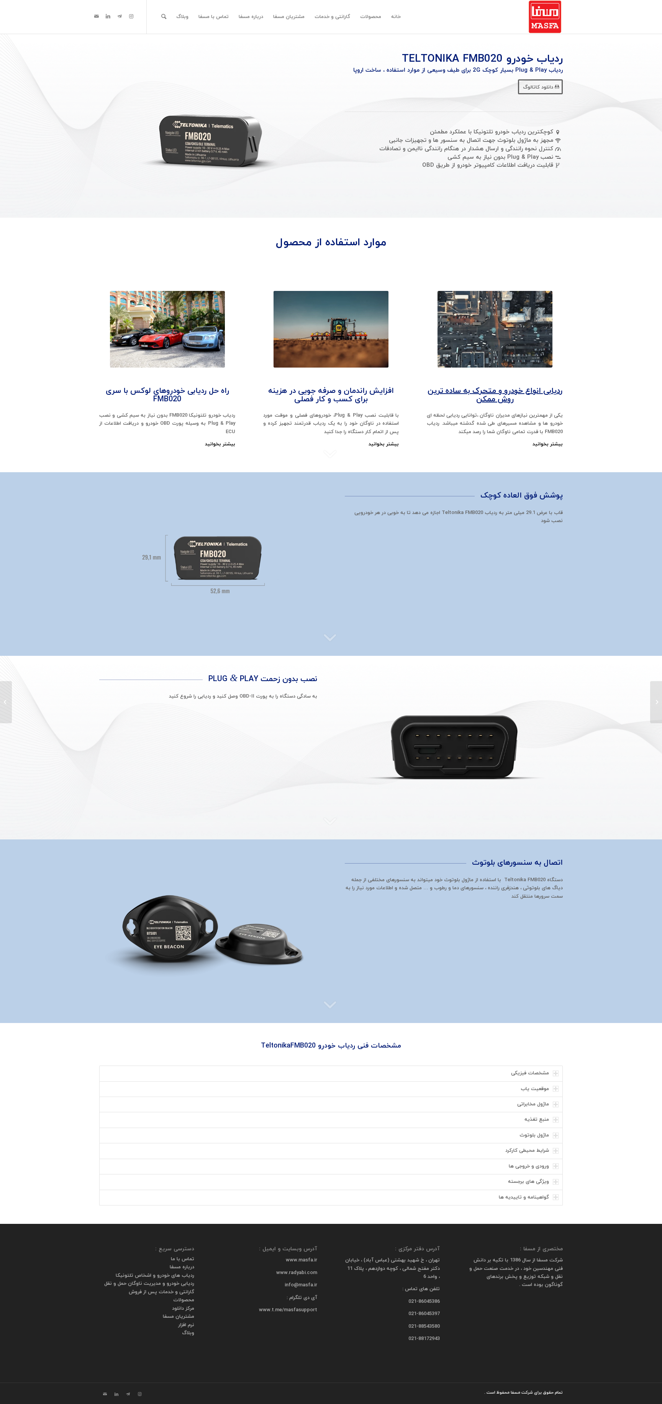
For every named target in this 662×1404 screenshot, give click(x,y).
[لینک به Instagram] (131, 16)
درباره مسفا (182, 1267)
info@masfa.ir (301, 1285)
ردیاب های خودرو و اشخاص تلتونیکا (155, 1275)
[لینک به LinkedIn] (108, 16)
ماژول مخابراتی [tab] (533, 1104)
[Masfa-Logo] (545, 17)
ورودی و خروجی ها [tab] (529, 1166)
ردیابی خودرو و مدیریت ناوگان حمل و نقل (149, 1283)
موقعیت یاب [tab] (535, 1088)
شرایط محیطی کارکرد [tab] (527, 1150)
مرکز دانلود (183, 1308)
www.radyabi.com (296, 1272)
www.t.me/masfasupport (288, 1310)
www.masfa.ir (301, 1260)
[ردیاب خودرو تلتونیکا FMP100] (656, 702)
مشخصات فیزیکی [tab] (530, 1073)
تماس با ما (182, 1259)
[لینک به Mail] (96, 16)
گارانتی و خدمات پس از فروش (161, 1292)
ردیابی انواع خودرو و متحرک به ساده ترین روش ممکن (495, 395)
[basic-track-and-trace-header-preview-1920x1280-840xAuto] (495, 329)
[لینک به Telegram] (119, 16)
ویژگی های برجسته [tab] (528, 1181)
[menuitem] (396, 17)
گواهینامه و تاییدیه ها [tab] (524, 1197)
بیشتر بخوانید (548, 444)
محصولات (183, 1300)
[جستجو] (163, 17)
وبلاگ (188, 1333)
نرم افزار (186, 1325)
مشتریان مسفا (178, 1316)
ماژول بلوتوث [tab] (534, 1135)
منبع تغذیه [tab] (536, 1119)
